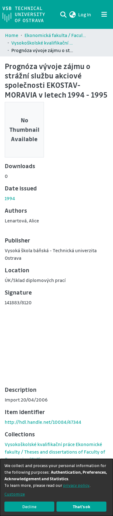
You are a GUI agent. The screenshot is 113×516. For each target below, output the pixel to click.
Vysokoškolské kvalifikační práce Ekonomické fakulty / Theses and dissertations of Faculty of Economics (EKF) (42, 43)
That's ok (81, 506)
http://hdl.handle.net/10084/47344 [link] (43, 422)
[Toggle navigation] (104, 14)
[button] (72, 14)
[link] (55, 451)
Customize (14, 494)
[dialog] (56, 487)
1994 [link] (10, 198)
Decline (29, 506)
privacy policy (76, 485)
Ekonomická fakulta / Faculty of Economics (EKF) (55, 35)
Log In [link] (85, 14)
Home (11, 35)
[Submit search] (63, 14)
